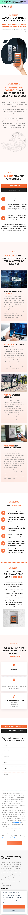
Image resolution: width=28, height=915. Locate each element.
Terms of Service (14, 837)
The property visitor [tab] (14, 190)
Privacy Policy (5, 837)
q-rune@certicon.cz (14, 672)
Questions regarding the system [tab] (14, 726)
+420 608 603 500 (14, 706)
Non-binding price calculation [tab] (14, 730)
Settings (14, 910)
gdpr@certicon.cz (17, 822)
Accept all (14, 906)
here (16, 834)
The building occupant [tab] (14, 185)
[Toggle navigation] (25, 6)
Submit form (14, 843)
